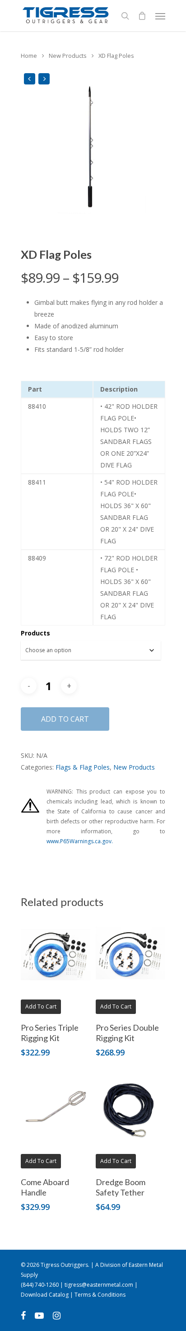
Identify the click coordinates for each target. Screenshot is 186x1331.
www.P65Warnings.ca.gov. (79, 841)
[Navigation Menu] (160, 15)
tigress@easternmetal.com (99, 1285)
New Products (68, 55)
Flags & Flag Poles (83, 767)
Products (35, 633)
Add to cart (65, 719)
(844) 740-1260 (40, 1285)
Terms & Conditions (100, 1294)
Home (29, 55)
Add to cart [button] (40, 1006)
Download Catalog (45, 1294)
